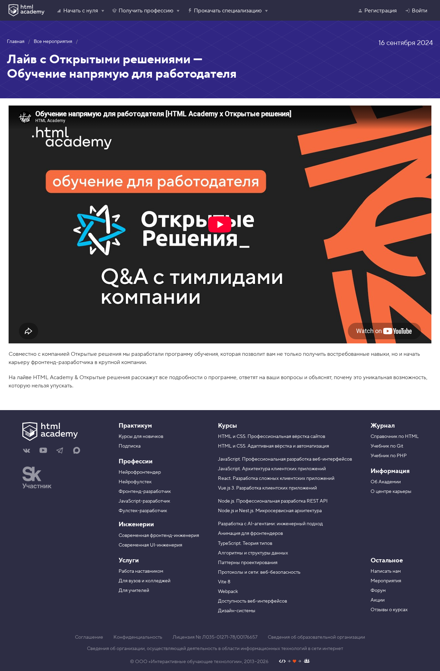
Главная (15, 41)
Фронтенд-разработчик (145, 491)
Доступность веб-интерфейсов (252, 601)
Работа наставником (141, 571)
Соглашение (89, 637)
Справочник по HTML (395, 436)
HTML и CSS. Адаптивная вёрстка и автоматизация (273, 446)
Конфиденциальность (137, 637)
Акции (378, 600)
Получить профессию (146, 10)
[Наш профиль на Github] (294, 662)
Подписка (130, 446)
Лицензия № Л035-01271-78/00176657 (215, 637)
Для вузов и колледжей (144, 581)
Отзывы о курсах (389, 610)
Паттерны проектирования (247, 563)
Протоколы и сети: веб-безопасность (259, 572)
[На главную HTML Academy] (65, 432)
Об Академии (386, 482)
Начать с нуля (80, 10)
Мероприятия (386, 581)
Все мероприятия (53, 41)
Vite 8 (224, 582)
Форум (378, 590)
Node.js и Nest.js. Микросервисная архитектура (270, 511)
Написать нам (386, 571)
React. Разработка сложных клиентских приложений (276, 478)
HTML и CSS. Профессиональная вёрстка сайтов (271, 436)
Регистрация (380, 10)
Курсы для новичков (141, 436)
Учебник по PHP (389, 456)
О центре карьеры (391, 491)
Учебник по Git (387, 446)
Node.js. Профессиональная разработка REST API (273, 501)
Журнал (383, 425)
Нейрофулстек (135, 482)
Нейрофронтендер (140, 472)
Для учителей (134, 590)
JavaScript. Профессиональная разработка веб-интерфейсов (285, 459)
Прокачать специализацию (228, 10)
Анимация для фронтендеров (250, 533)
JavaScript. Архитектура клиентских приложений (272, 469)
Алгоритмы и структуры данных (253, 553)
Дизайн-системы (236, 611)
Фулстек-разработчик (143, 511)
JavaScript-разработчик (144, 501)
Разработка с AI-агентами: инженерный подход (270, 524)
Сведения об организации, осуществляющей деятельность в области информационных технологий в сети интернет (215, 649)
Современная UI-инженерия (150, 545)
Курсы (227, 425)
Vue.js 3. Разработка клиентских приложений (267, 488)
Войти (419, 10)
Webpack (228, 591)
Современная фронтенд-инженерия (159, 535)
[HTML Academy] (26, 10)
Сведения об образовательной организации (316, 637)
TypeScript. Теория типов (245, 543)
